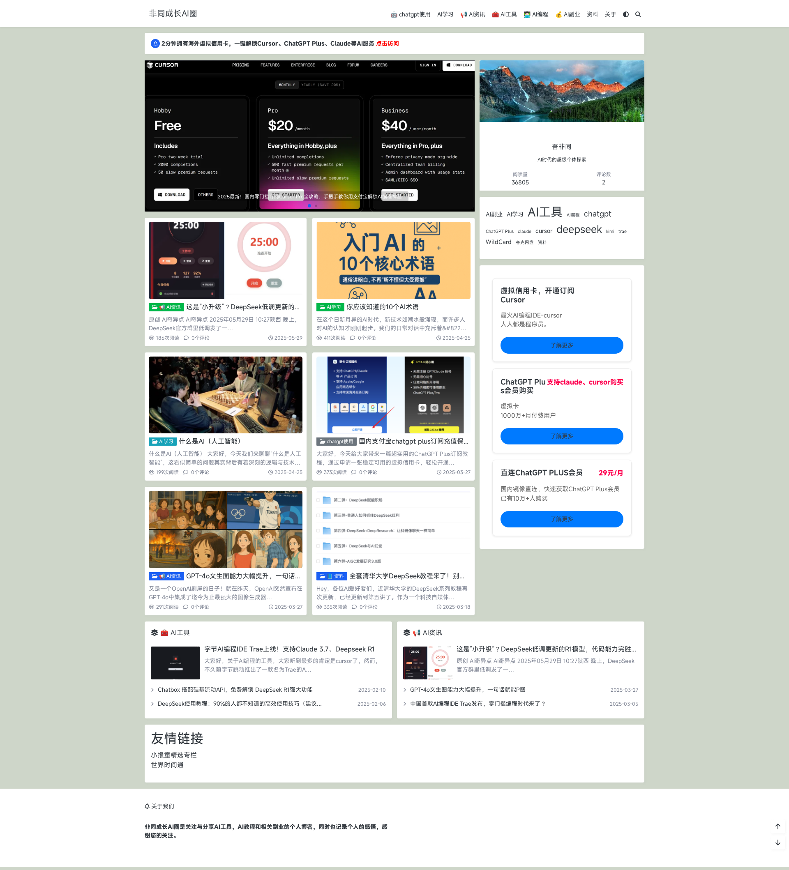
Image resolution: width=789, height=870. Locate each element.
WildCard (499, 242)
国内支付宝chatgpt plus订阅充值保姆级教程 (424, 441)
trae (622, 231)
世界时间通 (167, 764)
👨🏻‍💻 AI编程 (536, 14)
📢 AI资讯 (472, 14)
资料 (592, 14)
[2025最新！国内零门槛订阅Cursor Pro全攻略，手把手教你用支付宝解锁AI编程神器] (310, 135)
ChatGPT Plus (500, 231)
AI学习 (445, 14)
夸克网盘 (525, 242)
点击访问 (387, 43)
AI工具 (545, 212)
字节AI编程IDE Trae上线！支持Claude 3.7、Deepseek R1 (289, 649)
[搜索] (638, 14)
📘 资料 (334, 576)
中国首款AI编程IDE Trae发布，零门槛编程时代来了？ (478, 703)
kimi (610, 231)
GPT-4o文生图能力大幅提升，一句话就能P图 (252, 575)
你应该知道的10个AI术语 (382, 306)
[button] (467, 139)
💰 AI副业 (567, 14)
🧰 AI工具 (504, 14)
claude (524, 231)
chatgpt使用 (339, 441)
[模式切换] (626, 14)
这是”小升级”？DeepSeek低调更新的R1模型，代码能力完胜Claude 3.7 (290, 306)
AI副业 (494, 214)
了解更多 (561, 345)
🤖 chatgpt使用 (410, 14)
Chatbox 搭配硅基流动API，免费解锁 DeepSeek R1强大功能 (235, 689)
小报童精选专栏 (174, 755)
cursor (543, 231)
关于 (610, 14)
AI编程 (573, 215)
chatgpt (597, 213)
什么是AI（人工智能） (211, 441)
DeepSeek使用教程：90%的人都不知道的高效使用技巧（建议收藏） (246, 703)
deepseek (579, 229)
